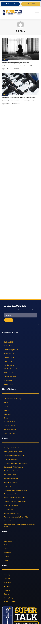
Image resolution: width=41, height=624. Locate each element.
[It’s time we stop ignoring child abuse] (20, 49)
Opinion (5, 59)
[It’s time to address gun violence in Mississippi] (20, 84)
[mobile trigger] (31, 12)
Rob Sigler (7, 69)
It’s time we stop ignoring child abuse (15, 63)
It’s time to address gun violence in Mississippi (18, 98)
